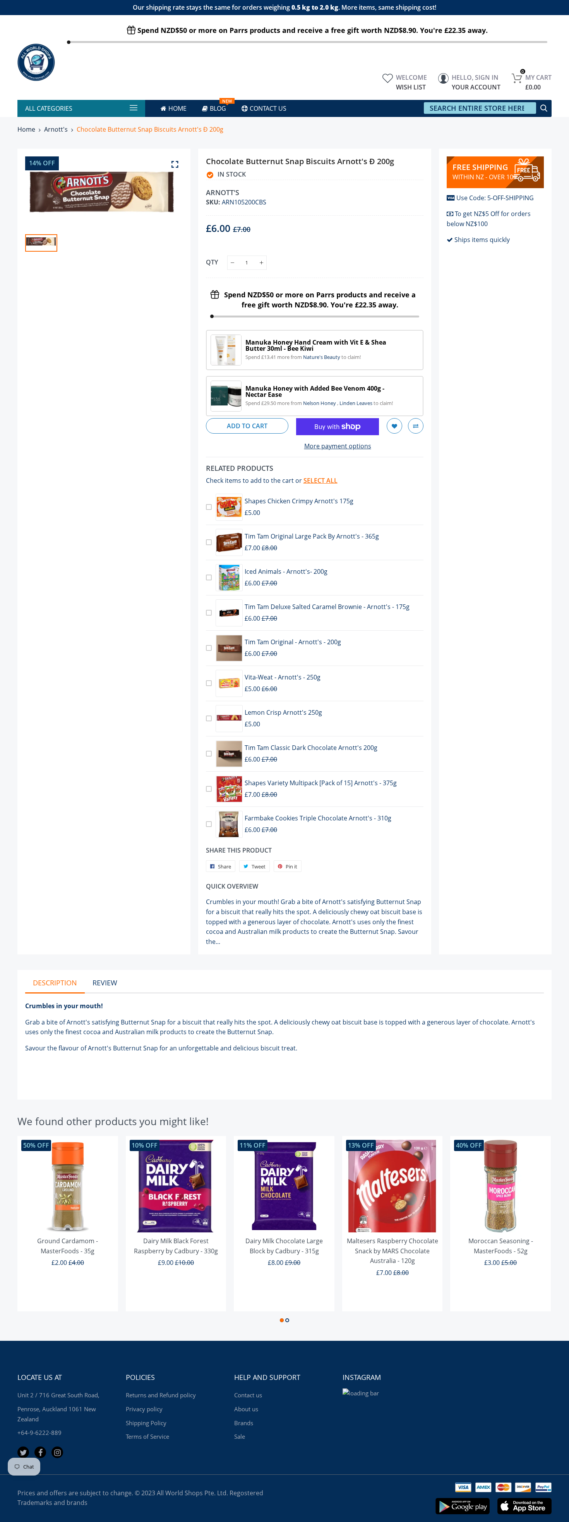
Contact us (248, 1395)
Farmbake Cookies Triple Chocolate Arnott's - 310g (318, 818)
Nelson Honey (320, 403)
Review (105, 982)
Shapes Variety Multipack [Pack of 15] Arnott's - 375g (321, 783)
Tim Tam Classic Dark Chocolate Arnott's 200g (311, 747)
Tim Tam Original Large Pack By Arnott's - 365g (312, 536)
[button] (282, 1320)
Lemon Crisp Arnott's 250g (283, 712)
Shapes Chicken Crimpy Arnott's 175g (299, 501)
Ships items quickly (482, 239)
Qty (212, 262)
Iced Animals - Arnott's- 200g (286, 571)
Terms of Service (147, 1436)
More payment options (337, 446)
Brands (243, 1423)
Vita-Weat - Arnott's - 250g (282, 677)
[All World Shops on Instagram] (57, 1452)
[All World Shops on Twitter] (23, 1452)
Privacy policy (144, 1409)
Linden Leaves (356, 403)
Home (26, 129)
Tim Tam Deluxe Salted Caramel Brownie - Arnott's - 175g (327, 606)
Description (55, 982)
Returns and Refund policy (161, 1395)
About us (246, 1409)
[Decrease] (232, 262)
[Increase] (261, 262)
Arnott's (56, 129)
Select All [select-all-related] (320, 480)
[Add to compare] (415, 426)
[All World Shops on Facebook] (40, 1452)
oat (336, 1022)
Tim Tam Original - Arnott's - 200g (293, 642)
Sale (239, 1436)
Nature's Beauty (322, 356)
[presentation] (33, 1230)
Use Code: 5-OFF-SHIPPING (495, 198)
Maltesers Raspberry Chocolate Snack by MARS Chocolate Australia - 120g (392, 1251)
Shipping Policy (146, 1423)
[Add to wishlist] (394, 426)
